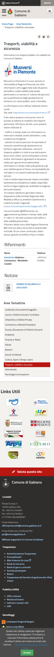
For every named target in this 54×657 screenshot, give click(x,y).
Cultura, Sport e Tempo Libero (19, 359)
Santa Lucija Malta (15, 626)
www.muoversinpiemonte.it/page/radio (24, 206)
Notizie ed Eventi (15, 599)
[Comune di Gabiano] (10, 11)
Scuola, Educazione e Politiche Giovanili (24, 329)
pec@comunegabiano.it (13, 534)
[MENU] (4, 10)
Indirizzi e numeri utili (18, 603)
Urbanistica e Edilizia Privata (18, 319)
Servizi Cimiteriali (13, 354)
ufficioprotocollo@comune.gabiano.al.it (22, 525)
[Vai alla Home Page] (7, 484)
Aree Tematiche (23, 24)
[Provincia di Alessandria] (13, 423)
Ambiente (9, 334)
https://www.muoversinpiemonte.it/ (30, 112)
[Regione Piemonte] (40, 423)
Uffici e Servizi (14, 596)
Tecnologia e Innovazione (17, 374)
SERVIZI (47, 2)
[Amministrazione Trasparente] (13, 433)
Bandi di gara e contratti (19, 567)
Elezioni (8, 349)
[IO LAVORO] (13, 412)
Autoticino (9, 257)
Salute (8, 344)
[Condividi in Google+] (48, 37)
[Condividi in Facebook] (39, 37)
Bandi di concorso (15, 564)
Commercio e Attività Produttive (20, 324)
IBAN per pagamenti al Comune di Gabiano (22, 539)
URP (9, 606)
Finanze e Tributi (12, 339)
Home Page (7, 24)
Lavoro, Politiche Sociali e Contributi (22, 314)
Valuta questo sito (29, 471)
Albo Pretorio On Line (17, 560)
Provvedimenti (14, 557)
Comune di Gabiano (22, 12)
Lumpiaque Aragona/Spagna (20, 621)
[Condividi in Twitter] (44, 37)
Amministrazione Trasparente (21, 553)
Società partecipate (16, 570)
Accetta (27, 652)
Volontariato (11, 369)
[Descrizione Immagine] (40, 433)
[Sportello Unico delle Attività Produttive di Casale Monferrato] (40, 412)
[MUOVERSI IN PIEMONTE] (40, 401)
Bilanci (10, 574)
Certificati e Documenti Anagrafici (21, 309)
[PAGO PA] (13, 401)
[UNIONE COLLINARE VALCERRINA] (40, 455)
